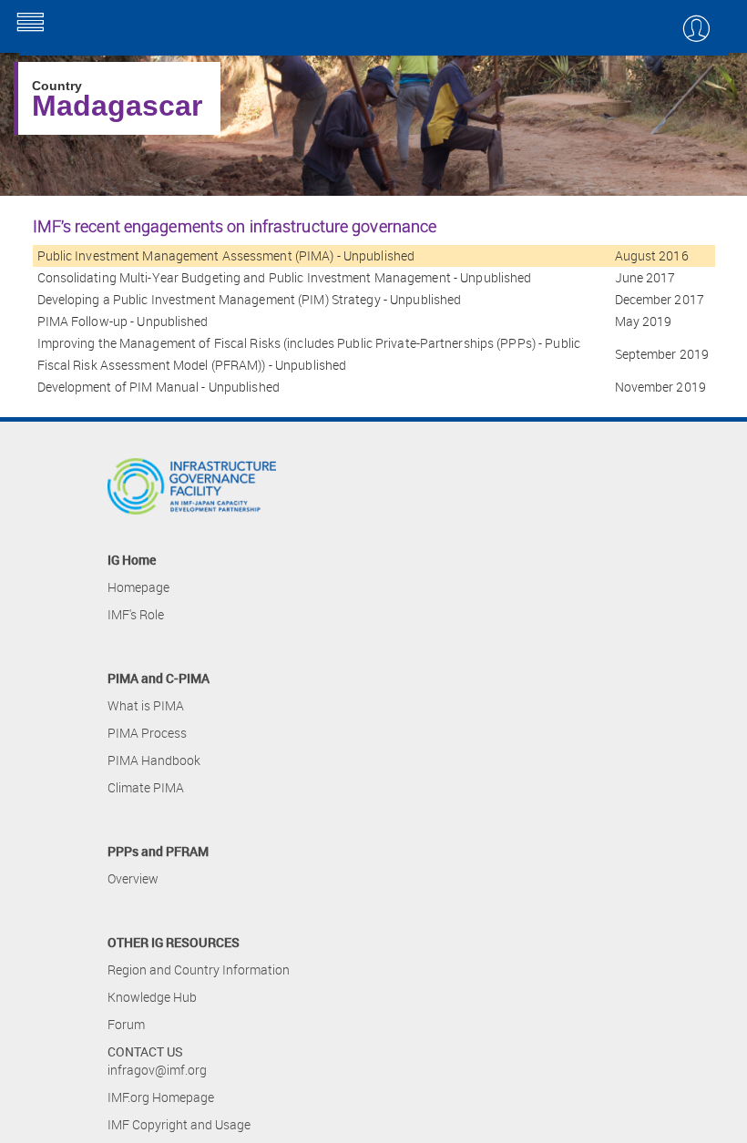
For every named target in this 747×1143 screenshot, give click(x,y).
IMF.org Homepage (160, 1097)
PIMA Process (147, 732)
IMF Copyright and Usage (179, 1124)
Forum (126, 1024)
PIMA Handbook (153, 760)
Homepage (138, 587)
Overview (133, 878)
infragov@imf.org (157, 1069)
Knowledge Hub (152, 996)
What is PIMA (145, 705)
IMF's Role (135, 614)
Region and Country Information (198, 969)
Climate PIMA (145, 787)
